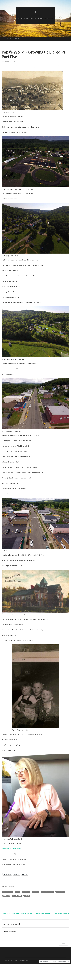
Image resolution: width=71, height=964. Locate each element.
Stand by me (17, 895)
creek (18, 891)
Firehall (36, 891)
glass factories (47, 891)
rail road (6, 895)
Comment (63, 943)
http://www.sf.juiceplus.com (11, 848)
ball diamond (7, 891)
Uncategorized (9, 886)
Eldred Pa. (26, 891)
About (16, 39)
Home (9, 39)
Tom (13, 61)
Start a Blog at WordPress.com (17, 961)
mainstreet (60, 891)
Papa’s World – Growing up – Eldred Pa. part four (17, 913)
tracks (27, 895)
